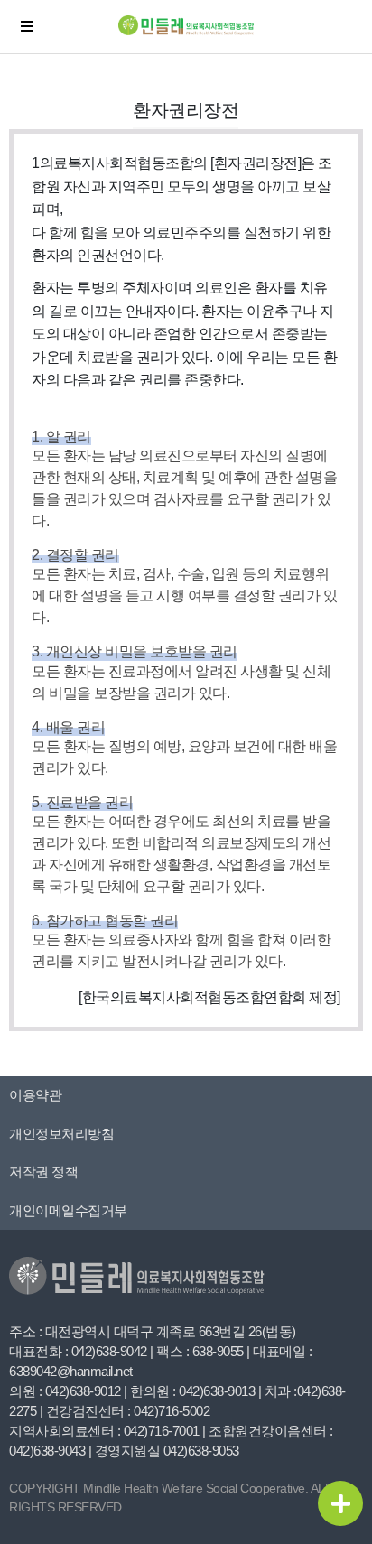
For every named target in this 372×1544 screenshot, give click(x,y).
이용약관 (35, 1094)
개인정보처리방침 (61, 1133)
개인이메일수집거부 (68, 1210)
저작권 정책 (43, 1171)
